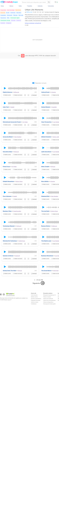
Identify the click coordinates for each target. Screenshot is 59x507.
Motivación (9, 15)
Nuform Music (19, 181)
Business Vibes (7, 211)
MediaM (12, 107)
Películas (15, 15)
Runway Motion (45, 226)
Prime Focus (6, 166)
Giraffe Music (22, 241)
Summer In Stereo (8, 255)
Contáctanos (33, 304)
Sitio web (21, 15)
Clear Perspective (46, 122)
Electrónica (18, 10)
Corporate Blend (8, 137)
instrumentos (51, 6)
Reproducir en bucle (40, 83)
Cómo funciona (34, 295)
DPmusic (53, 166)
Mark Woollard (17, 137)
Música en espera (47, 297)
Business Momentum (47, 255)
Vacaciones (3, 18)
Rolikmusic (54, 226)
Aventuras (12, 12)
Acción (7, 12)
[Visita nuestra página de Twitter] (4, 294)
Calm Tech (6, 107)
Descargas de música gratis (49, 304)
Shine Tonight (45, 166)
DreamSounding (17, 211)
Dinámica (18, 20)
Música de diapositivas (48, 302)
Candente (3, 23)
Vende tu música (34, 302)
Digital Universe (7, 92)
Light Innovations (46, 151)
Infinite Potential (46, 137)
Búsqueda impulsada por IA (49, 295)
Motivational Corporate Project (12, 122)
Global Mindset (45, 107)
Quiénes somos (34, 297)
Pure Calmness (7, 196)
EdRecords (29, 12)
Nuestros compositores (36, 298)
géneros (11, 6)
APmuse (20, 270)
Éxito (8, 18)
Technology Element (9, 226)
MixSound (16, 151)
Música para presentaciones (49, 300)
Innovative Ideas (7, 151)
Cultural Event (45, 92)
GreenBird (54, 107)
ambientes (40, 6)
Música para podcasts (48, 298)
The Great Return (46, 270)
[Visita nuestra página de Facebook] (1, 294)
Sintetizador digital (14, 18)
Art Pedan (25, 122)
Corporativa (3, 10)
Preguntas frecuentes (35, 300)
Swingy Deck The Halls (9, 270)
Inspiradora (3, 15)
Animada (13, 20)
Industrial (3, 12)
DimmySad (55, 270)
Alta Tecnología (10, 10)
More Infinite (45, 181)
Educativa (18, 12)
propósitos (29, 6)
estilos (20, 6)
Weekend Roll (45, 196)
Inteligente (8, 23)
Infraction (53, 92)
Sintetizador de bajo (5, 20)
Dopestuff (17, 255)
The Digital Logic (46, 241)
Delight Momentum (8, 181)
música (2, 6)
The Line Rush (45, 211)
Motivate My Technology (10, 241)
